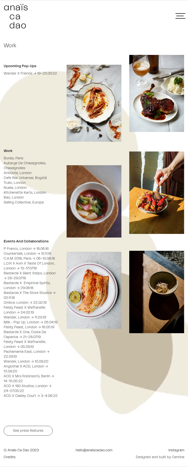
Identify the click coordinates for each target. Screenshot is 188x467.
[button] (180, 18)
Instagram (176, 450)
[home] (49, 16)
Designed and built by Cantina (160, 457)
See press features (28, 430)
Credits (9, 457)
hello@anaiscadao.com (94, 450)
